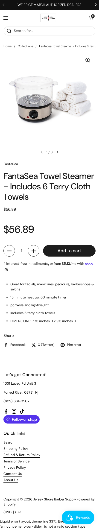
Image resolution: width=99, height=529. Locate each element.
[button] (91, 18)
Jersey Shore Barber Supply (54, 499)
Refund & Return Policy (21, 455)
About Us (10, 480)
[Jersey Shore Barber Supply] (48, 18)
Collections (25, 46)
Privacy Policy (14, 467)
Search (9, 442)
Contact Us (12, 473)
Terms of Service (16, 461)
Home (7, 46)
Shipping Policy (15, 448)
